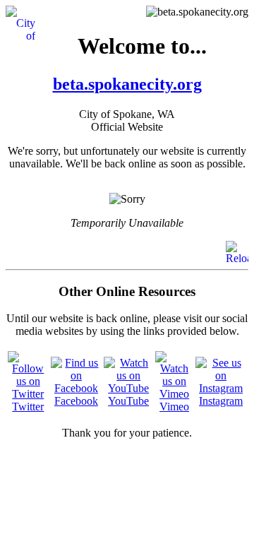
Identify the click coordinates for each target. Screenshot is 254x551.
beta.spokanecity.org (127, 84)
